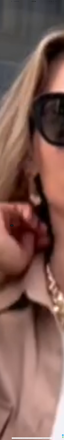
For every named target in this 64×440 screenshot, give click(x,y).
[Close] (51, 438)
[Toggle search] (49, 1)
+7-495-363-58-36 (16, 1)
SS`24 (12, 225)
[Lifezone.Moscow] (33, 1)
